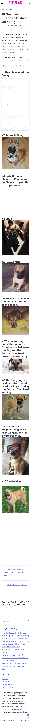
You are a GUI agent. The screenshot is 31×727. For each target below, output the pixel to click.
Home (4, 10)
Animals (11, 10)
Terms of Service (8, 687)
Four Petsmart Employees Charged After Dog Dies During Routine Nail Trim (14, 666)
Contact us (6, 682)
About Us (5, 679)
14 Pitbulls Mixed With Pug (17, 66)
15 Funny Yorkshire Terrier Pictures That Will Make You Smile (13, 573)
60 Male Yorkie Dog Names (17, 585)
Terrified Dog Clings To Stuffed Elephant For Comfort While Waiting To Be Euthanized (15, 658)
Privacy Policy (7, 684)
